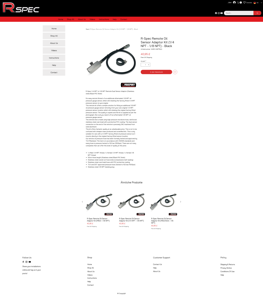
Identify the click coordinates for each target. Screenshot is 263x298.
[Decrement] (142, 64)
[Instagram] (218, 13)
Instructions (54, 58)
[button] (239, 2)
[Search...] (257, 13)
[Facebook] (216, 13)
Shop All (54, 36)
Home (54, 28)
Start (87, 29)
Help (54, 65)
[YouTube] (29, 262)
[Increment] (149, 64)
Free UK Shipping (146, 57)
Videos (54, 50)
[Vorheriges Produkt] (82, 202)
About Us (54, 43)
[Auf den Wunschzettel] (175, 72)
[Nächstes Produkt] (180, 202)
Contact (54, 72)
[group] (131, 209)
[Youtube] (221, 13)
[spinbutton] (146, 64)
